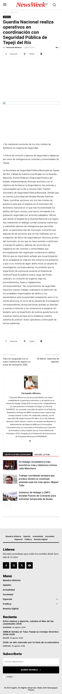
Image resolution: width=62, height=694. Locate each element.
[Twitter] (21, 565)
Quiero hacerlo (29, 670)
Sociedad (7, 627)
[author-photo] (31, 389)
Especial (7, 646)
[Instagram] (14, 565)
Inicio (5, 12)
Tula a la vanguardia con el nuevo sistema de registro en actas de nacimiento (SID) (17, 361)
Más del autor (42, 454)
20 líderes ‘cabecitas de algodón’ (48, 360)
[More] (41, 54)
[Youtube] (29, 565)
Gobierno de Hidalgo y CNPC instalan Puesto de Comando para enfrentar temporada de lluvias (37, 495)
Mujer (6, 638)
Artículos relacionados (18, 454)
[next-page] (9, 506)
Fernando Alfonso (13, 47)
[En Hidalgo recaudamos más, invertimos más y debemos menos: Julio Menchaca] (10, 465)
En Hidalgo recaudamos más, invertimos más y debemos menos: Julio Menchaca (38, 465)
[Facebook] (31, 441)
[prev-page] (4, 506)
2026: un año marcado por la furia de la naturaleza (31, 642)
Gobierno (14, 12)
